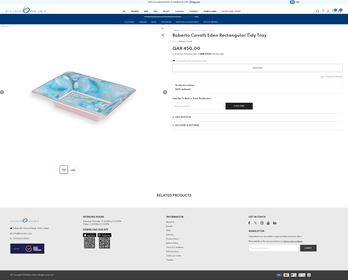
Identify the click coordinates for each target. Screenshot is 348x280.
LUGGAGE (179, 11)
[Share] (162, 35)
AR (297, 2)
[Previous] (2, 92)
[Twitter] (255, 223)
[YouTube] (268, 223)
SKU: (323, 77)
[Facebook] (249, 223)
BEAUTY (166, 11)
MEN (146, 11)
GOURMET (193, 11)
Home (176, 30)
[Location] (323, 12)
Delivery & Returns (187, 125)
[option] (83, 92)
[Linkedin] (274, 223)
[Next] (165, 92)
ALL (124, 11)
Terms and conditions (293, 241)
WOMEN (135, 11)
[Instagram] (262, 223)
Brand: (175, 41)
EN (292, 2)
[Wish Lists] (162, 28)
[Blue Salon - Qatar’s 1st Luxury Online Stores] (25, 9)
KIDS (156, 11)
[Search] (318, 11)
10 (177, 61)
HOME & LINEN (210, 11)
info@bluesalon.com (22, 233)
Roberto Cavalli (185, 41)
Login (328, 12)
